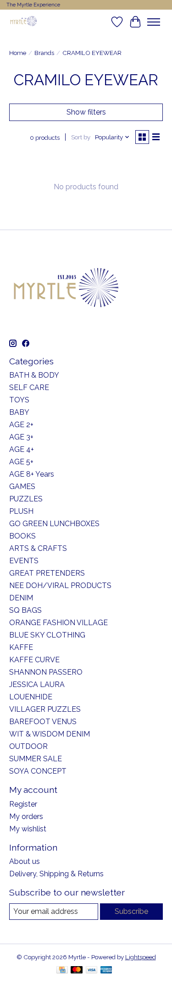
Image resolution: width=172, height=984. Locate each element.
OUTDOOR (28, 746)
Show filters (86, 112)
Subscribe (131, 911)
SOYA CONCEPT (38, 771)
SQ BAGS (25, 610)
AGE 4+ (21, 449)
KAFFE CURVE (34, 659)
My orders (26, 816)
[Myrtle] (23, 21)
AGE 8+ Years (31, 474)
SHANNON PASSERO (46, 672)
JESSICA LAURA (37, 684)
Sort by (80, 137)
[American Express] (106, 970)
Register (23, 804)
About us (24, 861)
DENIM (21, 598)
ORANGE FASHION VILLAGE (58, 622)
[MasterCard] (77, 970)
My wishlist (27, 829)
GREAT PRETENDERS (47, 573)
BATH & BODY (34, 375)
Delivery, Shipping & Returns (56, 873)
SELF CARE (29, 387)
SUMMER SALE (35, 758)
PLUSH (21, 511)
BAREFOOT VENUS (43, 721)
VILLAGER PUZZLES (45, 709)
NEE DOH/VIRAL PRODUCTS (60, 585)
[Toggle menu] (153, 22)
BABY (19, 412)
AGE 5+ (21, 461)
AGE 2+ (21, 424)
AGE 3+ (21, 437)
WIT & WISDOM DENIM (49, 734)
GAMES (22, 486)
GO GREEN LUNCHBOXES (54, 523)
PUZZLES (26, 499)
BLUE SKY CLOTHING (47, 635)
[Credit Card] (62, 970)
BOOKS (22, 536)
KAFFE (21, 647)
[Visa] (92, 970)
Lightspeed (140, 957)
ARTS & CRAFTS (38, 548)
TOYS (19, 400)
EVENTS (24, 560)
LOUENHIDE (30, 697)
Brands (44, 52)
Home (17, 52)
